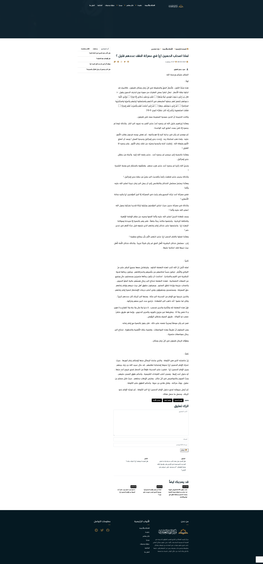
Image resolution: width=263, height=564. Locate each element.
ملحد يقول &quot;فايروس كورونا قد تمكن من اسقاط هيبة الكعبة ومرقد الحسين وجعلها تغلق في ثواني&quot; (177, 493)
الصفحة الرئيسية (180, 49)
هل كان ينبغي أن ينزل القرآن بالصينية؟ (98, 69)
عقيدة (140, 5)
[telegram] (96, 530)
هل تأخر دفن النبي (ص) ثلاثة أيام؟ (99, 53)
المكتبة (99, 5)
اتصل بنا (92, 5)
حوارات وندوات (110, 5)
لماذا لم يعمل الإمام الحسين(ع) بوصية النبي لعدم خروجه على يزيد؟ (152, 492)
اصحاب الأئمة (157, 400)
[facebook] (107, 530)
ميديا (120, 5)
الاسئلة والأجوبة (150, 5)
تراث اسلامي (155, 49)
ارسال (182, 450)
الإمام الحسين (178, 400)
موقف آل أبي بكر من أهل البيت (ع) (100, 64)
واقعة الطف (167, 400)
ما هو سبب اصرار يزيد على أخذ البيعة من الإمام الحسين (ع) (126, 491)
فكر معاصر (130, 5)
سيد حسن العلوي (179, 69)
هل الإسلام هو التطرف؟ (103, 58)
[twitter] (102, 530)
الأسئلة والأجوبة (167, 49)
